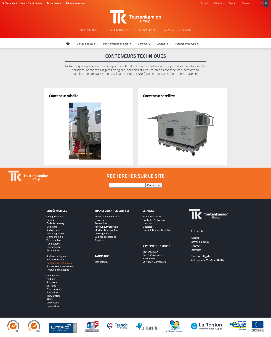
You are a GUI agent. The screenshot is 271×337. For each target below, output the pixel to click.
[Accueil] (68, 44)
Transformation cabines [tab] (116, 44)
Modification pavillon (106, 229)
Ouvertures (101, 219)
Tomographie (53, 240)
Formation (52, 292)
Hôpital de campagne (57, 269)
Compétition (53, 305)
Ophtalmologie (54, 236)
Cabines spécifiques (105, 236)
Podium (50, 278)
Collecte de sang (55, 223)
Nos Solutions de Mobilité (156, 229)
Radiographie (53, 229)
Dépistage (51, 226)
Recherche (55, 3)
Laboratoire (52, 302)
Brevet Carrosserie (118, 30)
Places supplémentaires (107, 216)
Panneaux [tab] (142, 44)
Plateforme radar (55, 259)
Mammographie (55, 233)
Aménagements (103, 233)
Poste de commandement (60, 266)
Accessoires (101, 223)
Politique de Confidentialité (207, 260)
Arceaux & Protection (106, 226)
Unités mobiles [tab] (85, 44)
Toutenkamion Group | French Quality (23, 3)
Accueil (204, 3)
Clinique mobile (54, 216)
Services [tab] (161, 44)
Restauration (53, 295)
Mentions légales (201, 256)
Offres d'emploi (200, 241)
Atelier (50, 299)
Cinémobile (52, 275)
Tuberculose (53, 243)
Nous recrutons (77, 3)
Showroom (52, 282)
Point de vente (54, 288)
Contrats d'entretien (154, 219)
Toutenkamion (89, 30)
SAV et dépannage (152, 216)
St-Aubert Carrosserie (177, 30)
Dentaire (51, 219)
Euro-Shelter (147, 30)
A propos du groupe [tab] (186, 44)
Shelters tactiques (56, 256)
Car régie (51, 285)
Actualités (218, 3)
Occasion (148, 226)
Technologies (102, 261)
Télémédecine (53, 246)
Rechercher (154, 185)
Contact (233, 3)
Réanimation (53, 250)
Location (147, 223)
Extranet (246, 3)
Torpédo (99, 240)
